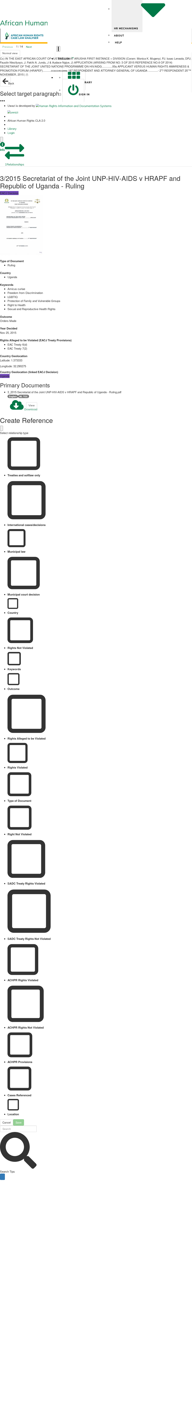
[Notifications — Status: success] (58, 49)
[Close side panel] (1, 139)
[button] (2, 147)
